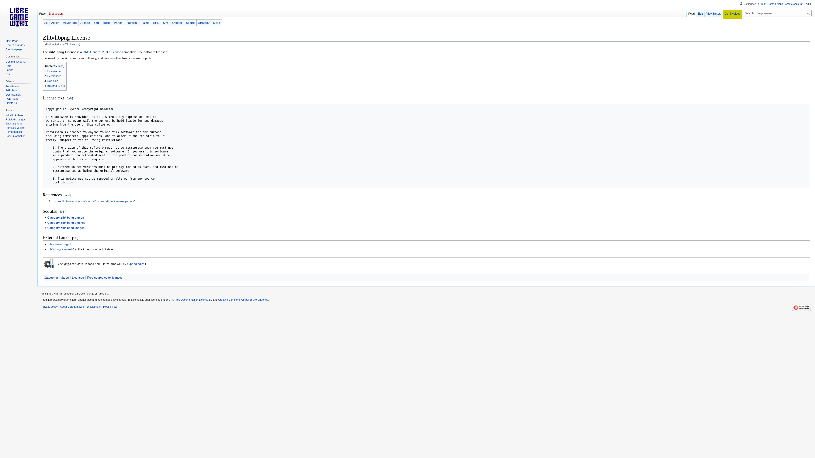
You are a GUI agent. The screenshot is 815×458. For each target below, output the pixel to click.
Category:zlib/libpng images (65, 227)
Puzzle (145, 22)
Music (106, 22)
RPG (156, 22)
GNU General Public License (102, 52)
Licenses (78, 277)
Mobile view (110, 306)
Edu (96, 22)
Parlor (118, 22)
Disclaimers (94, 306)
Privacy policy (50, 306)
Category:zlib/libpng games (65, 217)
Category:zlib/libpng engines (66, 222)
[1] (167, 50)
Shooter (177, 22)
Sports (190, 22)
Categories (51, 277)
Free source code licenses (104, 277)
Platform (131, 22)
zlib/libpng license (59, 249)
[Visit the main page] (19, 17)
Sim (165, 22)
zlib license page (58, 244)
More (216, 22)
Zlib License (72, 44)
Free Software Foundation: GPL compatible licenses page (93, 201)
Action (55, 22)
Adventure (70, 22)
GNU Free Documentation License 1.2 (190, 299)
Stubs (65, 277)
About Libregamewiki (72, 306)
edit (70, 98)
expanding (134, 263)
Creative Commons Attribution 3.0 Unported (243, 299)
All (46, 22)
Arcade (85, 22)
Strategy (203, 22)
